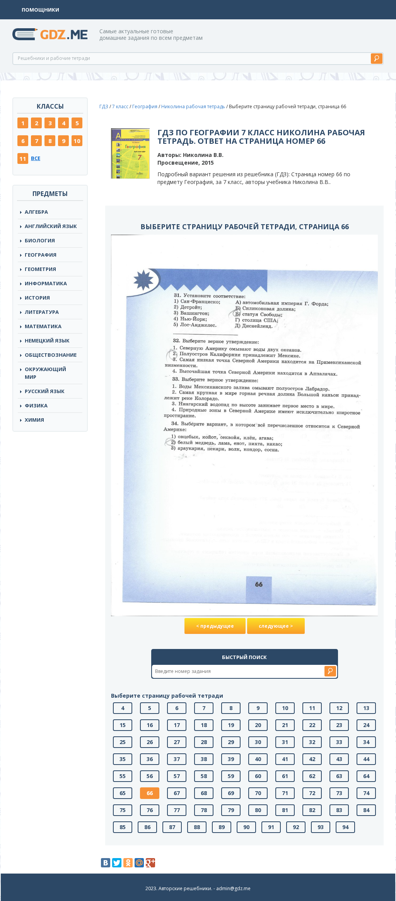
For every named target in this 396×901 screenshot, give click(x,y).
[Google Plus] (150, 862)
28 (204, 742)
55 (122, 776)
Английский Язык (51, 226)
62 (312, 776)
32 (312, 742)
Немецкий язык (47, 340)
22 (312, 725)
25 (122, 742)
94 (345, 827)
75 (122, 810)
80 (258, 810)
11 (22, 158)
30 (258, 742)
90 (246, 827)
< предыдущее (215, 626)
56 (150, 776)
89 (221, 827)
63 (339, 776)
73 (339, 793)
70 (258, 793)
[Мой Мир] (139, 862)
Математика (43, 326)
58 (204, 776)
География (40, 254)
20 (258, 725)
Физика (36, 405)
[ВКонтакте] (105, 862)
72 (312, 793)
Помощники (40, 9)
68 (204, 793)
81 (285, 810)
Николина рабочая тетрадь (193, 106)
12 (339, 708)
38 (204, 759)
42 (312, 759)
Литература (42, 311)
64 (366, 776)
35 (122, 759)
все (35, 158)
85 (122, 827)
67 (177, 793)
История (37, 297)
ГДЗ (103, 106)
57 (177, 776)
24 (366, 725)
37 (177, 759)
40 (258, 759)
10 (76, 141)
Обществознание (51, 354)
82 (312, 810)
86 (147, 827)
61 (285, 776)
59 (231, 776)
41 (285, 759)
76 (150, 810)
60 (258, 776)
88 (197, 827)
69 (231, 793)
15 (122, 725)
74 (366, 793)
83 (339, 810)
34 (366, 742)
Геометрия (40, 269)
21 (285, 725)
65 (122, 793)
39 (231, 759)
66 (150, 793)
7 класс (120, 106)
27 (177, 742)
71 (285, 793)
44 (366, 759)
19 (231, 725)
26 (150, 742)
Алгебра (36, 211)
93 (320, 827)
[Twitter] (116, 862)
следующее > (276, 626)
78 (204, 810)
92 (296, 827)
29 (231, 742)
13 (366, 708)
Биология (40, 240)
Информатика (46, 283)
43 (339, 759)
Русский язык (45, 391)
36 (150, 759)
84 (366, 810)
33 (339, 742)
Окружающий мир (45, 373)
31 (285, 742)
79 (231, 810)
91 (271, 827)
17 (177, 725)
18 (204, 725)
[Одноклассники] (128, 862)
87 (172, 827)
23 (339, 725)
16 (150, 725)
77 (177, 810)
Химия (34, 419)
